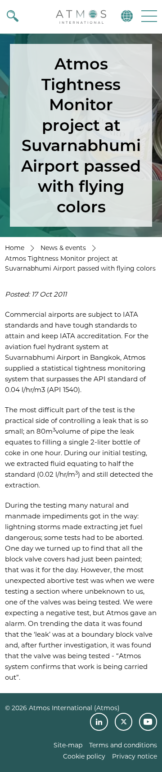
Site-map (68, 745)
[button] (148, 16)
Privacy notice (134, 756)
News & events (63, 248)
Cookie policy (84, 756)
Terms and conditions (123, 745)
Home (14, 248)
